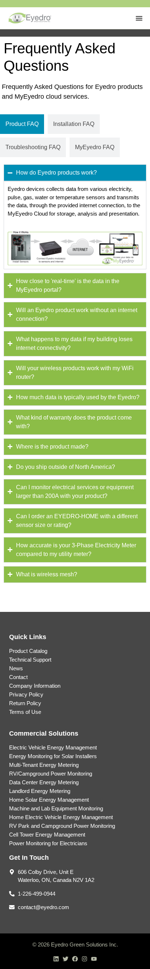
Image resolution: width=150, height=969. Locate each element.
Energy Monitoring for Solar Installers (53, 756)
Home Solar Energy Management (49, 800)
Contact (18, 677)
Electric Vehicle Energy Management (53, 747)
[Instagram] (84, 959)
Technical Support (30, 660)
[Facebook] (75, 959)
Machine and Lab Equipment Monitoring (56, 808)
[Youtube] (94, 959)
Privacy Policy (26, 694)
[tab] (22, 124)
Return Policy (25, 703)
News (16, 668)
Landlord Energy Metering (39, 791)
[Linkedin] (56, 959)
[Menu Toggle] (139, 18)
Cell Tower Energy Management (47, 834)
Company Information (34, 686)
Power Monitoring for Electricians (48, 843)
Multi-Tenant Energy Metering (44, 765)
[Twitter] (65, 959)
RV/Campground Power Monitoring (50, 773)
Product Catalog (28, 651)
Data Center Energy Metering (44, 782)
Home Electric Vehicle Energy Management (61, 817)
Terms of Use (25, 712)
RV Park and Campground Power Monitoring (62, 826)
